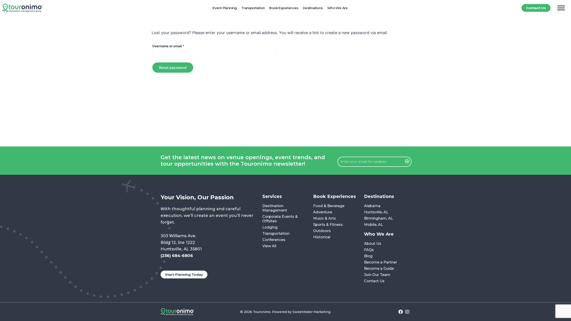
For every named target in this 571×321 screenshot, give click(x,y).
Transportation (253, 8)
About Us (372, 243)
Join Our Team (377, 275)
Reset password (172, 67)
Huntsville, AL (376, 212)
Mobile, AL (373, 224)
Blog (368, 256)
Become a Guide (379, 268)
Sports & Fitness (328, 224)
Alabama (372, 206)
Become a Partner (380, 262)
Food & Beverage (328, 206)
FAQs (369, 250)
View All (269, 246)
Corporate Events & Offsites (280, 218)
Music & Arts (324, 218)
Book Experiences (283, 8)
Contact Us (374, 281)
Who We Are (337, 8)
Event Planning (225, 8)
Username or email (175, 45)
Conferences (273, 240)
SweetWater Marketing (311, 312)
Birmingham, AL (378, 218)
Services (272, 196)
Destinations (313, 8)
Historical (321, 237)
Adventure (322, 212)
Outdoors (322, 231)
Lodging (269, 227)
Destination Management (274, 208)
